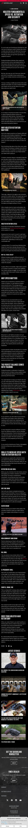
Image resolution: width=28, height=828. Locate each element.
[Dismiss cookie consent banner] (26, 819)
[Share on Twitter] (6, 646)
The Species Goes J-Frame (14, 733)
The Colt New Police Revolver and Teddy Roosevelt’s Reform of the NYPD (14, 711)
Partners (3, 796)
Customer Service (6, 792)
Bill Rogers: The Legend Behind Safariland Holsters (14, 663)
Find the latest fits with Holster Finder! (14, 0)
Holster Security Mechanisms (17, 228)
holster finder (16, 390)
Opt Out (5, 823)
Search (14, 780)
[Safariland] (7, 3)
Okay (21, 826)
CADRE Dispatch (14, 9)
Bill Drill (25, 558)
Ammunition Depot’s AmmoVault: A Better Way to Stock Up (14, 687)
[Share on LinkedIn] (11, 646)
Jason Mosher (14, 20)
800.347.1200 (14, 807)
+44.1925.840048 (14, 812)
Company (3, 787)
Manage (7, 826)
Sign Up (14, 763)
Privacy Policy (3, 821)
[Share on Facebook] (8, 646)
